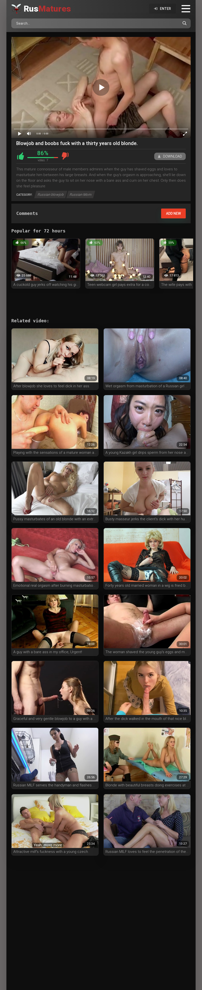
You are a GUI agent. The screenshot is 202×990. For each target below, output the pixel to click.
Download (172, 156)
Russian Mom (80, 194)
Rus (47, 9)
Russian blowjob (50, 194)
